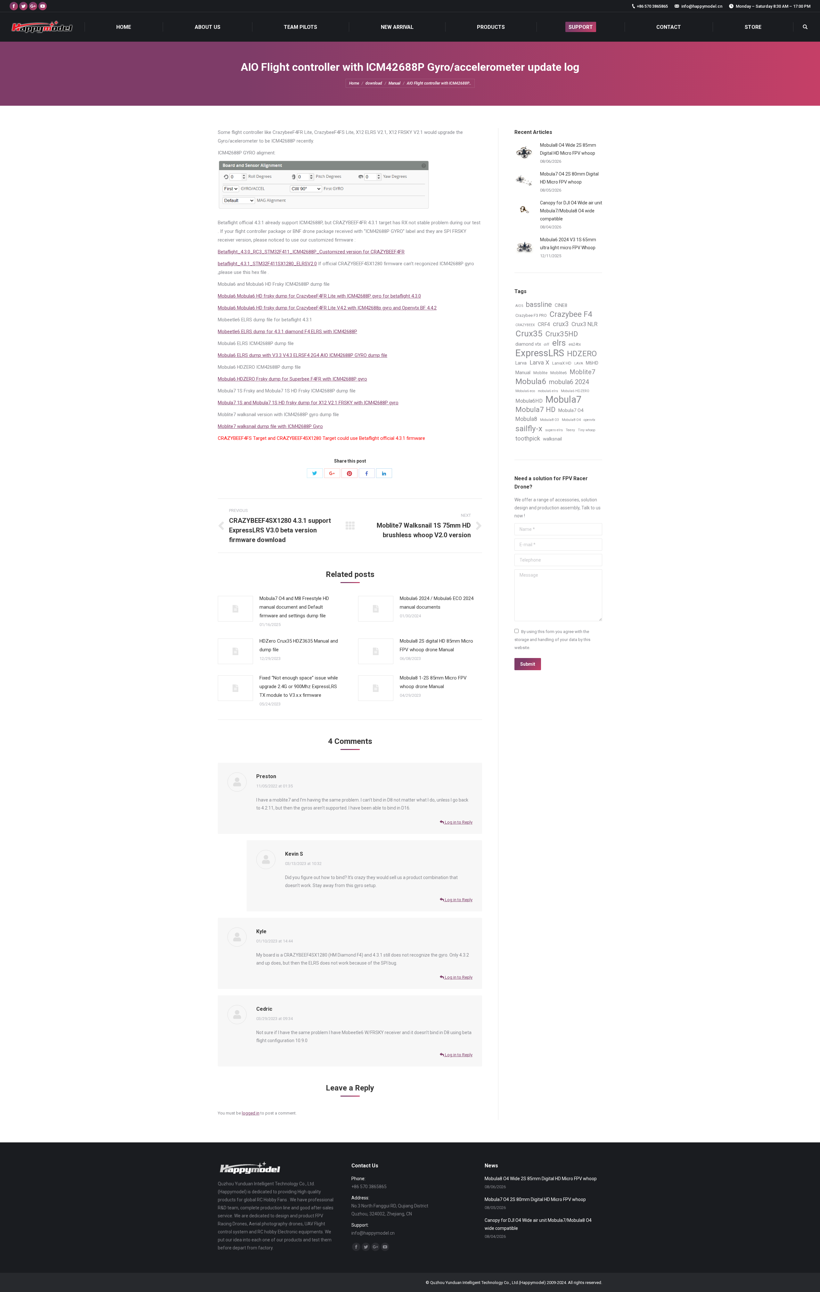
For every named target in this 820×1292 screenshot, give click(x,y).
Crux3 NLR (584, 324)
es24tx (575, 344)
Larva (521, 363)
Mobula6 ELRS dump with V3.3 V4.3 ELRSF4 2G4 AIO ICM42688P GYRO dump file (302, 355)
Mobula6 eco (525, 391)
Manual (394, 83)
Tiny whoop (586, 430)
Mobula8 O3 (549, 420)
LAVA (578, 363)
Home (354, 83)
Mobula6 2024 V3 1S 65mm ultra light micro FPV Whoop (568, 243)
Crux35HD (561, 334)
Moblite (540, 372)
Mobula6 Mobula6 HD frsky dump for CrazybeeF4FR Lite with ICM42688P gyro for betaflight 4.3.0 (319, 296)
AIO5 (519, 306)
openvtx (589, 420)
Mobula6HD (529, 401)
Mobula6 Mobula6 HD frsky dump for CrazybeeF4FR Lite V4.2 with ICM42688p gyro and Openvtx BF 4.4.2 (327, 308)
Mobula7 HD (535, 410)
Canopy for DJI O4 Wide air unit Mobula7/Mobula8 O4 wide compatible (571, 210)
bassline (539, 304)
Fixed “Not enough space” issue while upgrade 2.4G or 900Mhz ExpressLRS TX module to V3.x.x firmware (298, 686)
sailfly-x (528, 428)
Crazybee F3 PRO (531, 315)
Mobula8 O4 (571, 420)
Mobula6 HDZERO (575, 391)
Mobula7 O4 (570, 410)
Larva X (539, 362)
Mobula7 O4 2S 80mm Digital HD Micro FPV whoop (569, 178)
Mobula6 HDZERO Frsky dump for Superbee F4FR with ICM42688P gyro (292, 379)
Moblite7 (582, 372)
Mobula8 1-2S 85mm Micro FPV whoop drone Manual (433, 682)
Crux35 (529, 334)
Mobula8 (526, 419)
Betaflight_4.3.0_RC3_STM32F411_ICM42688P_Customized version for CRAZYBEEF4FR (311, 252)
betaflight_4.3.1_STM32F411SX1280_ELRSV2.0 (267, 264)
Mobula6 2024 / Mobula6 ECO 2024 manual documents (436, 603)
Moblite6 (558, 372)
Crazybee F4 (571, 314)
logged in (250, 1113)
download (373, 83)
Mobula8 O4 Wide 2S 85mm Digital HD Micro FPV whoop (568, 149)
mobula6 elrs (548, 391)
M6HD (592, 363)
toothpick (527, 438)
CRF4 (544, 324)
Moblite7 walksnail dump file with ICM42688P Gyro (270, 426)
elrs (559, 343)
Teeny (570, 430)
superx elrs (554, 430)
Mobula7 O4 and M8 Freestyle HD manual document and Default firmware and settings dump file (294, 607)
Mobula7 (563, 400)
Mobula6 (530, 381)
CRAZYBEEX (525, 325)
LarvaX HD (561, 363)
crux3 (561, 324)
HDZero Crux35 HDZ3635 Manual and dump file (298, 645)
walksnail (552, 439)
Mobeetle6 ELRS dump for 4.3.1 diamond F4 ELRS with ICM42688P (287, 331)
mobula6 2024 (569, 382)
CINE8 (561, 305)
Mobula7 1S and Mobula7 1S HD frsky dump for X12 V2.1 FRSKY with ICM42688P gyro (308, 403)
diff (546, 344)
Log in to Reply (458, 822)
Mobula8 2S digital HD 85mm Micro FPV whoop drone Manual (436, 645)
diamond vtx (528, 344)
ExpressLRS (539, 353)
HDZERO (582, 354)
